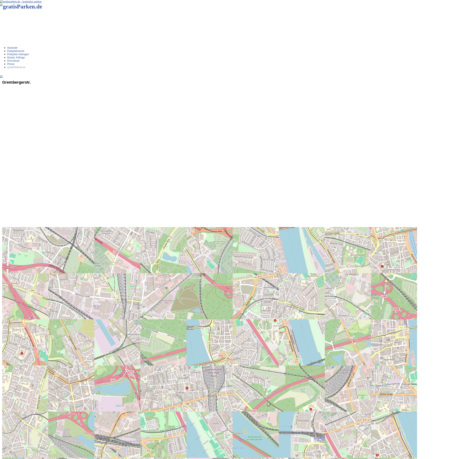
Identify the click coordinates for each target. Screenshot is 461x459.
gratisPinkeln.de (16, 67)
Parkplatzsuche (15, 50)
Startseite (12, 47)
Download (13, 60)
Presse (10, 63)
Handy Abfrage (16, 57)
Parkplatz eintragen (18, 54)
